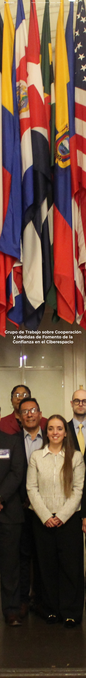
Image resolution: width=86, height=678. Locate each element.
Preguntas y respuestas (43, 2)
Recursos (53, 2)
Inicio (28, 2)
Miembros (59, 2)
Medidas (33, 2)
